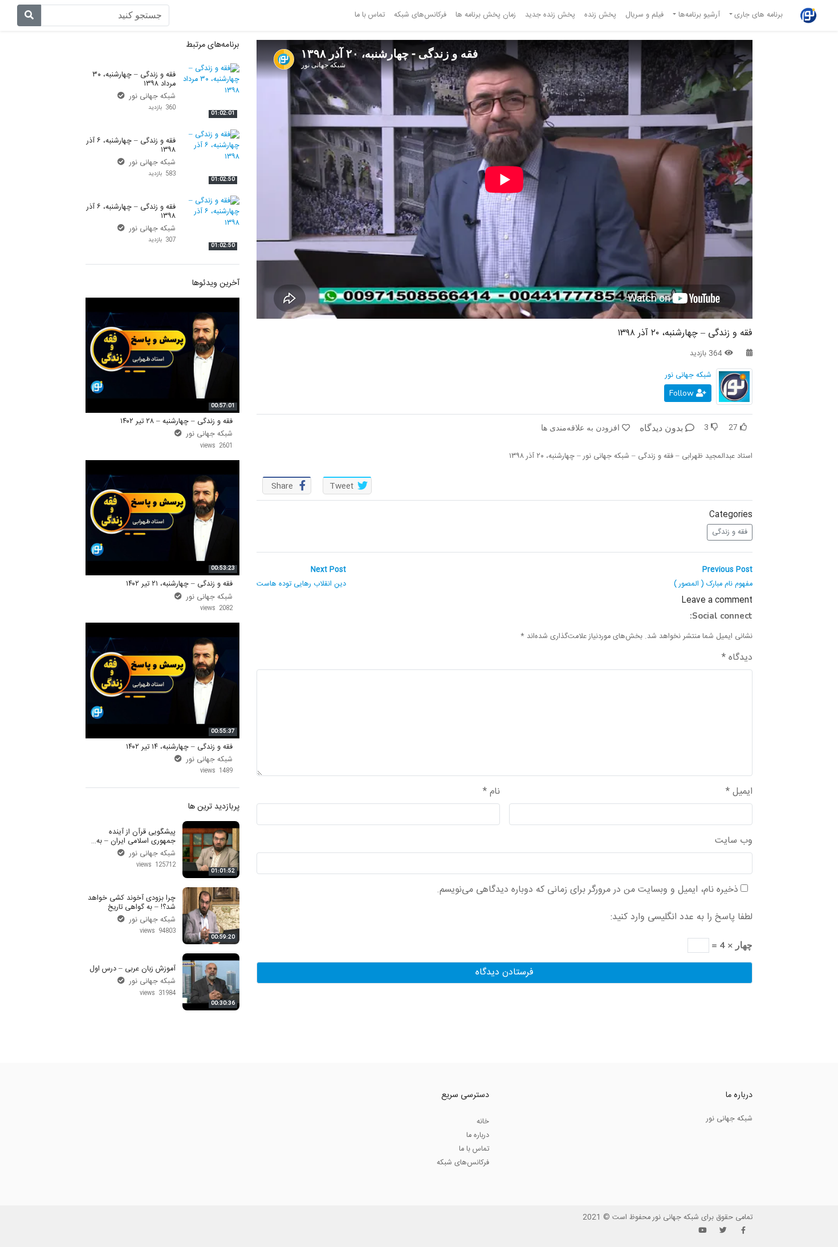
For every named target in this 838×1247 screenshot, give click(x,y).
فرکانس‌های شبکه (420, 15)
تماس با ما (370, 15)
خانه (483, 1121)
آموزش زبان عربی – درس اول (133, 968)
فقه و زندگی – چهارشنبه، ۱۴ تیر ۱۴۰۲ (179, 747)
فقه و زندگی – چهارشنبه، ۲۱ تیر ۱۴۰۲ (179, 584)
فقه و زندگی (729, 532)
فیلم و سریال (644, 15)
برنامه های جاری (758, 15)
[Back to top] (32, 1181)
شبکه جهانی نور (688, 375)
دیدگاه (737, 658)
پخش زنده (600, 15)
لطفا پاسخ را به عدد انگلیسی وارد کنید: (681, 917)
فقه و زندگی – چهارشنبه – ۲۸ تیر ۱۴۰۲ (176, 421)
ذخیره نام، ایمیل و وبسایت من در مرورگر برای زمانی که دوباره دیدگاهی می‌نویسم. (587, 890)
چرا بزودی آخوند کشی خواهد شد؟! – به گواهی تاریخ (132, 902)
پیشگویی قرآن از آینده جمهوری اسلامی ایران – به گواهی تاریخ (136, 841)
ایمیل (739, 792)
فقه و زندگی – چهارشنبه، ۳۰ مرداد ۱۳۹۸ (134, 79)
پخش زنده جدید (550, 15)
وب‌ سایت (733, 841)
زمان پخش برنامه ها (485, 15)
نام (491, 792)
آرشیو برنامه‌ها (699, 15)
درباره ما (477, 1135)
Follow (682, 393)
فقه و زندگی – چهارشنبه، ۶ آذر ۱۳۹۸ (131, 145)
